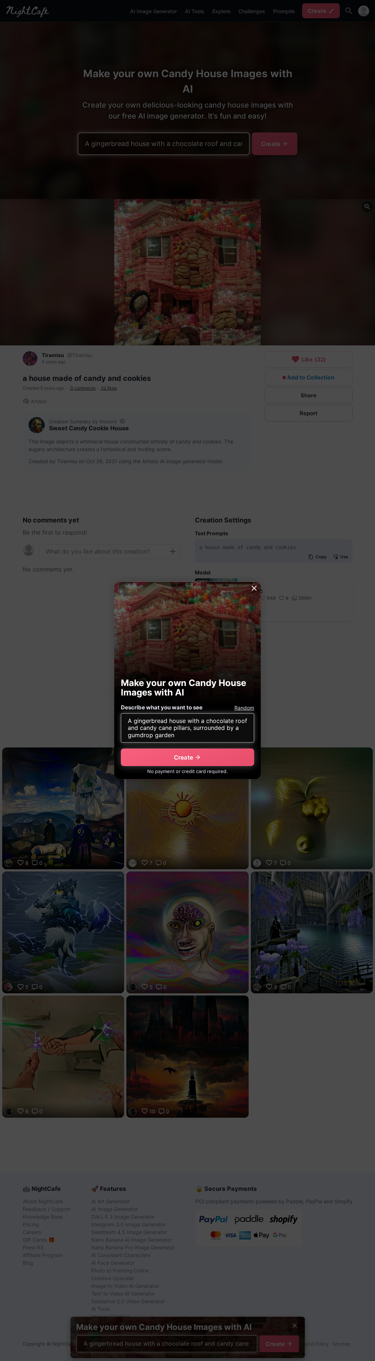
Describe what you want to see (162, 707)
